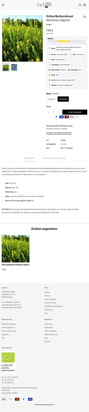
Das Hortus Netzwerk (9, 331)
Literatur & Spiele (50, 303)
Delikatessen (48, 310)
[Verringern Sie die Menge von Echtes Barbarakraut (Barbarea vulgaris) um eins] (48, 112)
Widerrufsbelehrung (51, 334)
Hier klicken (18, 307)
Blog (46, 313)
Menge (48, 107)
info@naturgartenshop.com (11, 305)
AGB (46, 338)
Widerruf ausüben (50, 331)
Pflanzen (47, 296)
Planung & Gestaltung (9, 324)
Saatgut (63, 140)
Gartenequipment (50, 299)
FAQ (3, 338)
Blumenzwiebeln (32, 388)
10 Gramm (63, 99)
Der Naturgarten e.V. (8, 328)
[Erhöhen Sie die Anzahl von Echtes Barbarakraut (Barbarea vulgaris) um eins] (57, 112)
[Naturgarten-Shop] (44, 5)
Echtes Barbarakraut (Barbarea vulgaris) (15, 265)
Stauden (7, 388)
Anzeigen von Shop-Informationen (59, 133)
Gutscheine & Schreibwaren (53, 306)
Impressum (48, 324)
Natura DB (5, 334)
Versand (47, 341)
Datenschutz (48, 328)
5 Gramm (51, 99)
